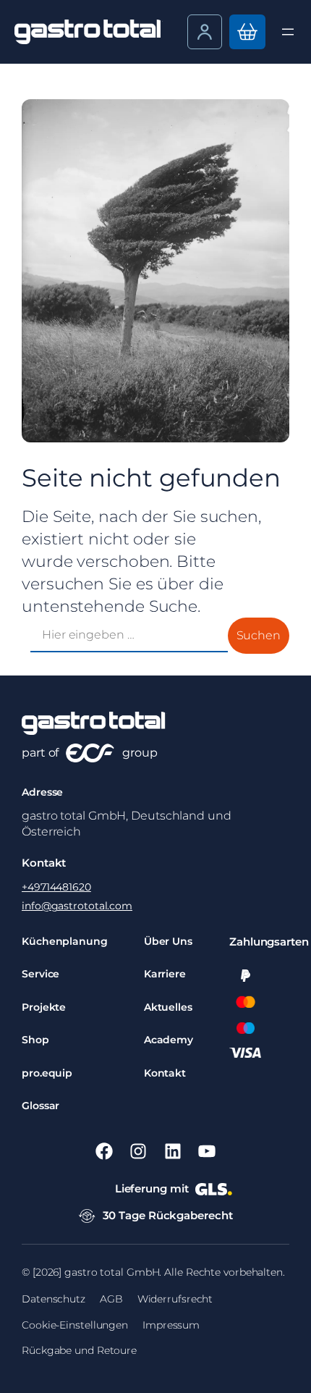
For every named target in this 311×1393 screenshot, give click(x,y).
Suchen (259, 635)
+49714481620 (56, 886)
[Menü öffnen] (288, 32)
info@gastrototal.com (77, 905)
